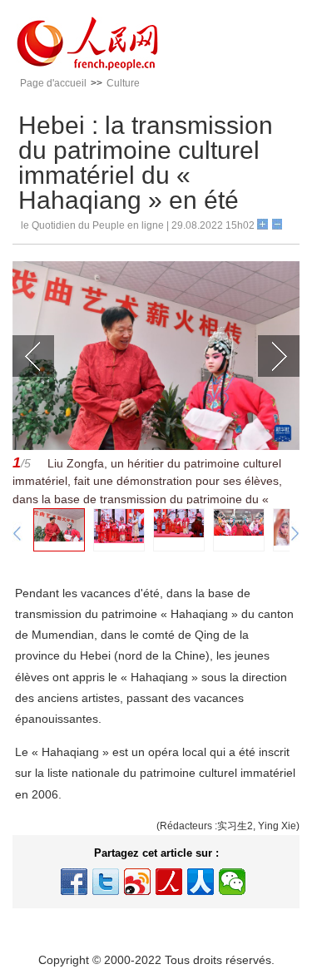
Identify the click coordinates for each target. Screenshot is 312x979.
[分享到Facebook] (74, 881)
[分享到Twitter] (105, 881)
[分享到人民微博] (169, 881)
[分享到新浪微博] (137, 881)
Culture (123, 83)
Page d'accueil (53, 83)
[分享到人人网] (200, 881)
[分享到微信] (232, 881)
